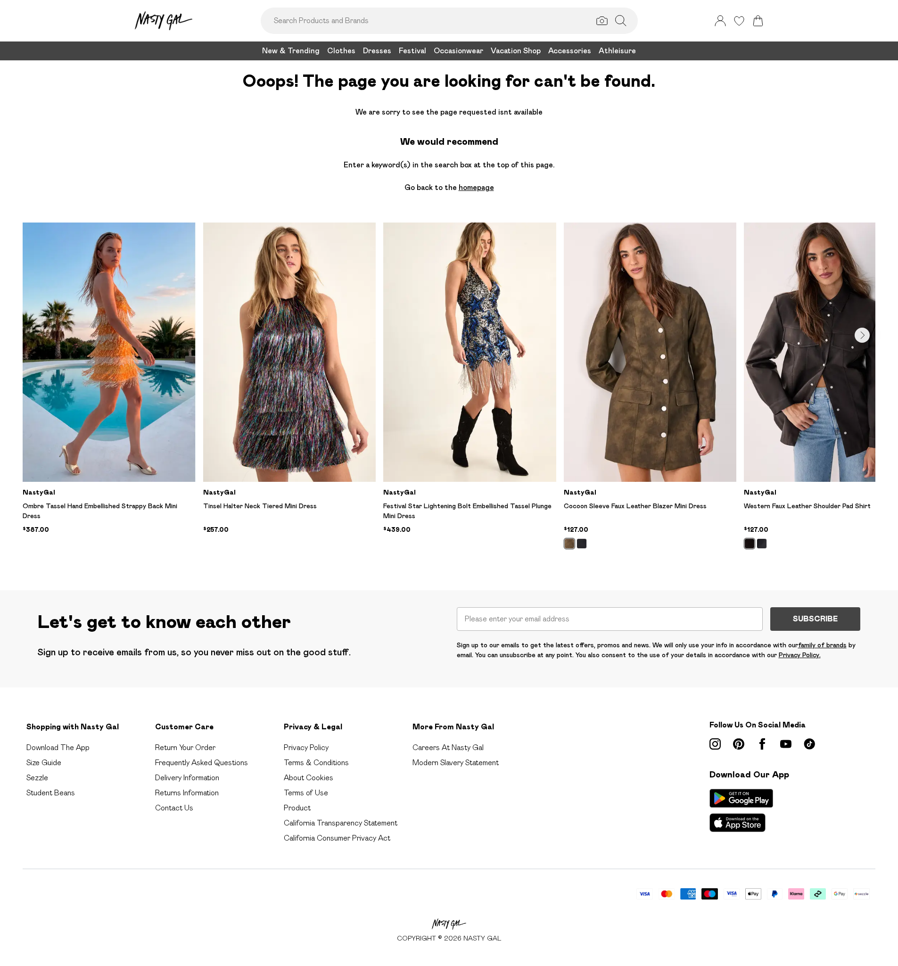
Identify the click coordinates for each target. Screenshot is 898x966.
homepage (476, 187)
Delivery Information (187, 778)
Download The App (58, 747)
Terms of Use (306, 793)
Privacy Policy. (800, 655)
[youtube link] (785, 744)
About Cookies (308, 778)
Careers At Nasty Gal (448, 747)
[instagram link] (715, 744)
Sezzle (37, 778)
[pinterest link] (738, 744)
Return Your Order (185, 747)
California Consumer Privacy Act (337, 838)
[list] (449, 391)
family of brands (822, 645)
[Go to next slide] (862, 335)
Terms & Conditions (316, 763)
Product (297, 808)
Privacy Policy (306, 747)
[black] (582, 543)
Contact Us (174, 808)
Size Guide (43, 763)
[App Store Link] (741, 810)
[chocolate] (749, 543)
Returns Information (187, 793)
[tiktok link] (809, 744)
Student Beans (50, 793)
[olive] (569, 543)
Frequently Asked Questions (201, 763)
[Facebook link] (762, 744)
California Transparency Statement (340, 823)
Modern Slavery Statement (455, 763)
